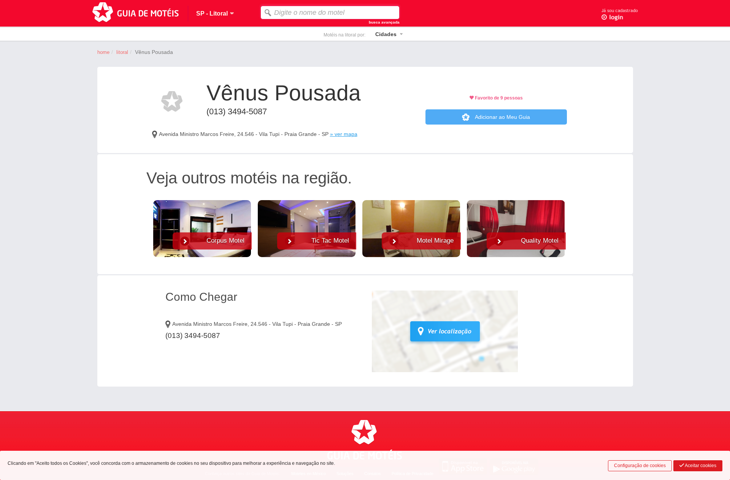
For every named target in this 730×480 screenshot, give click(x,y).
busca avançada (384, 22)
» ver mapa (343, 134)
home (103, 52)
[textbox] (330, 12)
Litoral (122, 52)
